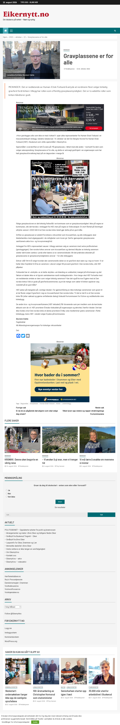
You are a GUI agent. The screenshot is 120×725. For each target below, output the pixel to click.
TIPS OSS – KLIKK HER (29, 2)
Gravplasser (34, 403)
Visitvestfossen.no (12, 589)
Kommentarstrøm (12, 637)
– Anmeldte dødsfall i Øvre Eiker (18, 546)
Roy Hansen (60, 466)
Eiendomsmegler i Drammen (16, 583)
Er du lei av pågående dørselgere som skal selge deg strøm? (37, 411)
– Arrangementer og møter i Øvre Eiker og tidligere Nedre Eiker (30, 533)
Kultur (63, 687)
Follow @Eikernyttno (13, 614)
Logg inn (8, 628)
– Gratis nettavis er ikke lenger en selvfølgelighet (25, 549)
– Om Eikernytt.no (12, 552)
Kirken (58, 403)
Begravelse (24, 403)
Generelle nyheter (11, 687)
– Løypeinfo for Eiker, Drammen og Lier (21, 543)
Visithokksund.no (12, 586)
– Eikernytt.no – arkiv (13, 559)
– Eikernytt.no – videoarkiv (15, 562)
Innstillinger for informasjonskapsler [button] (16, 722)
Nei (9, 494)
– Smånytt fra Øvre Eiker (15, 539)
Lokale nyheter (38, 687)
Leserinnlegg (66, 403)
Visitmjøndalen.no (12, 592)
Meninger (67, 50)
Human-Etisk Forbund (47, 403)
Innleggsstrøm (11, 633)
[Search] (115, 30)
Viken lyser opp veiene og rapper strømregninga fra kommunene (83, 411)
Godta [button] (35, 722)
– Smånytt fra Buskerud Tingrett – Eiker (21, 536)
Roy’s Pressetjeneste (13, 579)
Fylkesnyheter (93, 687)
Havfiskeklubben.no (13, 576)
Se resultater (60, 507)
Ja (9, 490)
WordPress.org (11, 641)
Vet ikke (11, 497)
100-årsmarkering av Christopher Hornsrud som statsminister (44, 694)
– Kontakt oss (10, 555)
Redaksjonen (70, 69)
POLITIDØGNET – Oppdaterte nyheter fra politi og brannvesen (30, 530)
